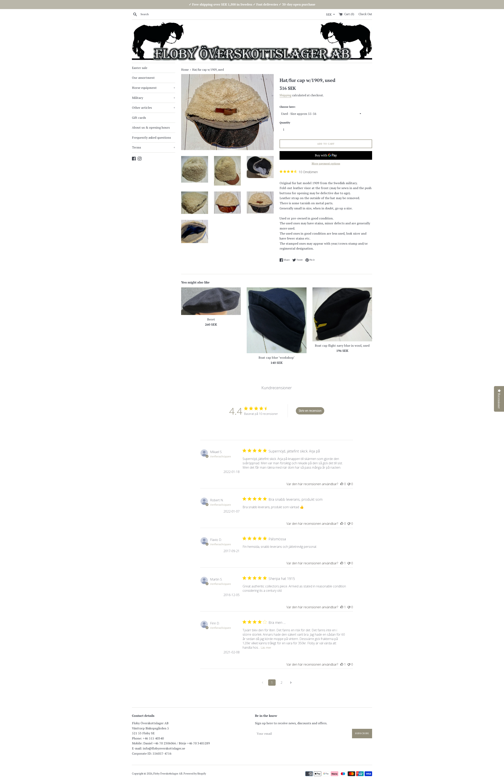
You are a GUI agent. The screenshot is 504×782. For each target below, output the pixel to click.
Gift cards (139, 117)
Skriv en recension (310, 410)
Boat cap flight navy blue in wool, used (342, 345)
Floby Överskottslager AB (168, 773)
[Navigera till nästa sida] (291, 682)
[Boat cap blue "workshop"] (276, 320)
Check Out (365, 14)
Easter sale (139, 68)
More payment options (326, 163)
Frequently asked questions (151, 137)
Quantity (285, 122)
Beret (211, 319)
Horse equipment (153, 87)
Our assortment (143, 77)
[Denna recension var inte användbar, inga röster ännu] (348, 484)
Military (153, 98)
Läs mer (266, 647)
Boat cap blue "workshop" (276, 357)
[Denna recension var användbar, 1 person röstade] (341, 563)
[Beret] (211, 301)
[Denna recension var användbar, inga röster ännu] (341, 484)
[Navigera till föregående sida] (262, 682)
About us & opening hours (151, 127)
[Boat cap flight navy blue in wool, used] (342, 314)
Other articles (153, 107)
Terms (153, 147)
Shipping (285, 95)
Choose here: (288, 107)
